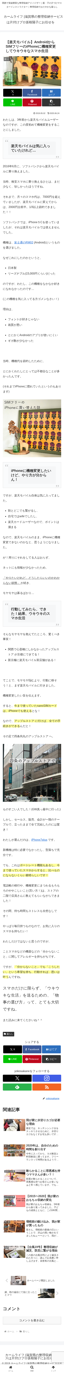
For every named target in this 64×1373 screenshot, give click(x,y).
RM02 (29, 242)
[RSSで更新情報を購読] (46, 1087)
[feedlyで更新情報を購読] (17, 1087)
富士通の (20, 242)
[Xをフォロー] (17, 1078)
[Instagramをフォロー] (46, 1078)
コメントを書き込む (32, 1320)
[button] (51, 102)
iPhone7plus (39, 839)
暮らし (10, 1034)
